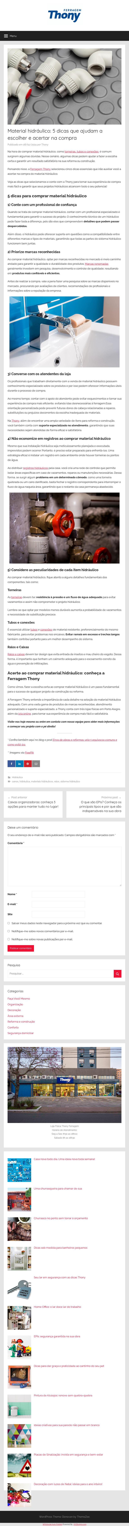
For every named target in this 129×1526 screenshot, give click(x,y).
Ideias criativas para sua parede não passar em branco (67, 1425)
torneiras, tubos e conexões (81, 151)
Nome (12, 894)
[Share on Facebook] (11, 763)
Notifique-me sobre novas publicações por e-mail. (42, 939)
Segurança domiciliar (21, 1033)
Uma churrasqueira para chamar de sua (58, 1188)
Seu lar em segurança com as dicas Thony (59, 1277)
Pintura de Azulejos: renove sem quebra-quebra (63, 1395)
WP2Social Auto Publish (52, 1524)
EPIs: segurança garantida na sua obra (57, 1336)
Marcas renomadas (96, 263)
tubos (34, 629)
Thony (44, 144)
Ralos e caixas (16, 654)
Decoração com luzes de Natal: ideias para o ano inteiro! (68, 1484)
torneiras (16, 597)
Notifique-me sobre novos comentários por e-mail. (43, 931)
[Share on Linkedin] (20, 763)
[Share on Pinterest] (28, 763)
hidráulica (25, 781)
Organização (15, 1004)
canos (15, 781)
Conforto (13, 1027)
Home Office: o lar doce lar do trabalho (57, 1306)
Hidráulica (17, 777)
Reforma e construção (21, 1021)
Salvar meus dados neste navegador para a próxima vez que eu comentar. (57, 923)
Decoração (14, 1010)
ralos (56, 781)
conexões (46, 629)
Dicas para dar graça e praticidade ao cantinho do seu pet (69, 1366)
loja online (24, 713)
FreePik (29, 752)
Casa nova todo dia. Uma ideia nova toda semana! (64, 1159)
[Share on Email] (36, 763)
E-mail (12, 904)
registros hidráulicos (35, 468)
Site (10, 914)
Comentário (16, 843)
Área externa (15, 1015)
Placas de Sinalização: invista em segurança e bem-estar (68, 1454)
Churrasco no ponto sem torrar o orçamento (61, 1218)
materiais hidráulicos (42, 781)
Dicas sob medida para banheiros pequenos (60, 1247)
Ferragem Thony (40, 169)
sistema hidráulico (70, 781)
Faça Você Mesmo (19, 998)
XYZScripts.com (80, 1524)
